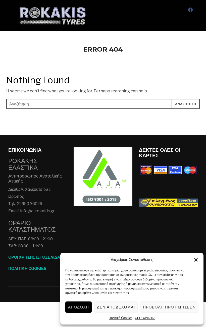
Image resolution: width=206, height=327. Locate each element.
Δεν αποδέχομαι (116, 307)
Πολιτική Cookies (120, 318)
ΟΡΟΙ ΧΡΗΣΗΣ (145, 318)
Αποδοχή (78, 307)
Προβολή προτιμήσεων (169, 307)
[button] (195, 259)
